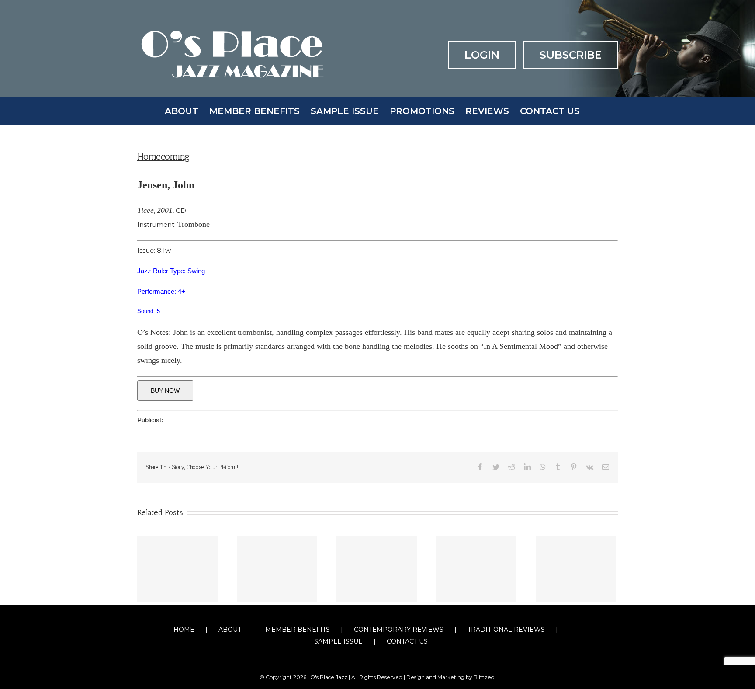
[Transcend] (177, 569)
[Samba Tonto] (277, 569)
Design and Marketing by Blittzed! (451, 677)
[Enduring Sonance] (576, 569)
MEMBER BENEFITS (297, 629)
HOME (183, 629)
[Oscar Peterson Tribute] (376, 569)
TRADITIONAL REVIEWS (506, 629)
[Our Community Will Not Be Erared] (476, 569)
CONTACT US (407, 641)
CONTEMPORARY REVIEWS (398, 629)
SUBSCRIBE (571, 55)
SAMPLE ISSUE (338, 641)
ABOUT (229, 629)
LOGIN (481, 55)
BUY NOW (165, 390)
